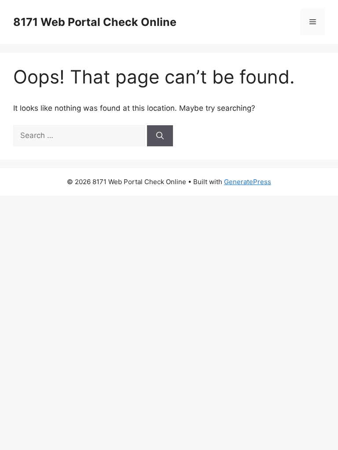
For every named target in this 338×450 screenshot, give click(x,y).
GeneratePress (247, 182)
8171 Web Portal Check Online (94, 22)
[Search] (160, 135)
